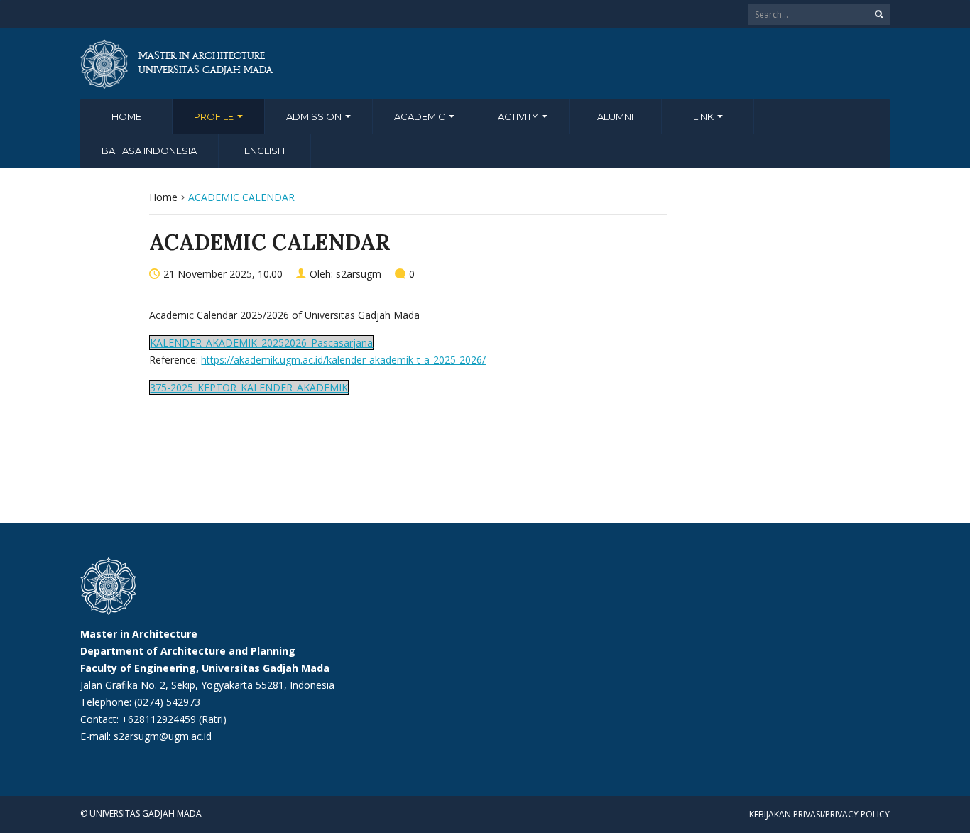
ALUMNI (615, 116)
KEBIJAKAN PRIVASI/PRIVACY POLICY (819, 814)
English (264, 150)
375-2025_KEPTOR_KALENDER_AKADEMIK (249, 387)
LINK (704, 116)
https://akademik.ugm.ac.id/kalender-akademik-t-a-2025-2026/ (343, 359)
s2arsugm (358, 274)
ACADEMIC (420, 116)
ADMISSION (315, 116)
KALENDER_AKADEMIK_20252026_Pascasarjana (261, 342)
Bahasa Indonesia (149, 150)
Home (126, 116)
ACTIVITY (519, 116)
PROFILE (215, 116)
